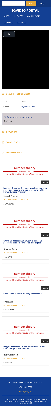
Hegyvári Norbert (28, 106)
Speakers (18, 16)
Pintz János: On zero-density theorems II (22, 293)
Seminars (8, 22)
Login (42, 3)
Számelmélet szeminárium (19, 117)
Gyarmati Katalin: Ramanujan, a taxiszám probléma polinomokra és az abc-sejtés (22, 242)
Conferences (33, 16)
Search (31, 3)
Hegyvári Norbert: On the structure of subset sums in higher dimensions (24, 347)
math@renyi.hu (25, 391)
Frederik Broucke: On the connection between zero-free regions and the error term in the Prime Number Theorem (25, 190)
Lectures (21, 22)
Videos (7, 16)
